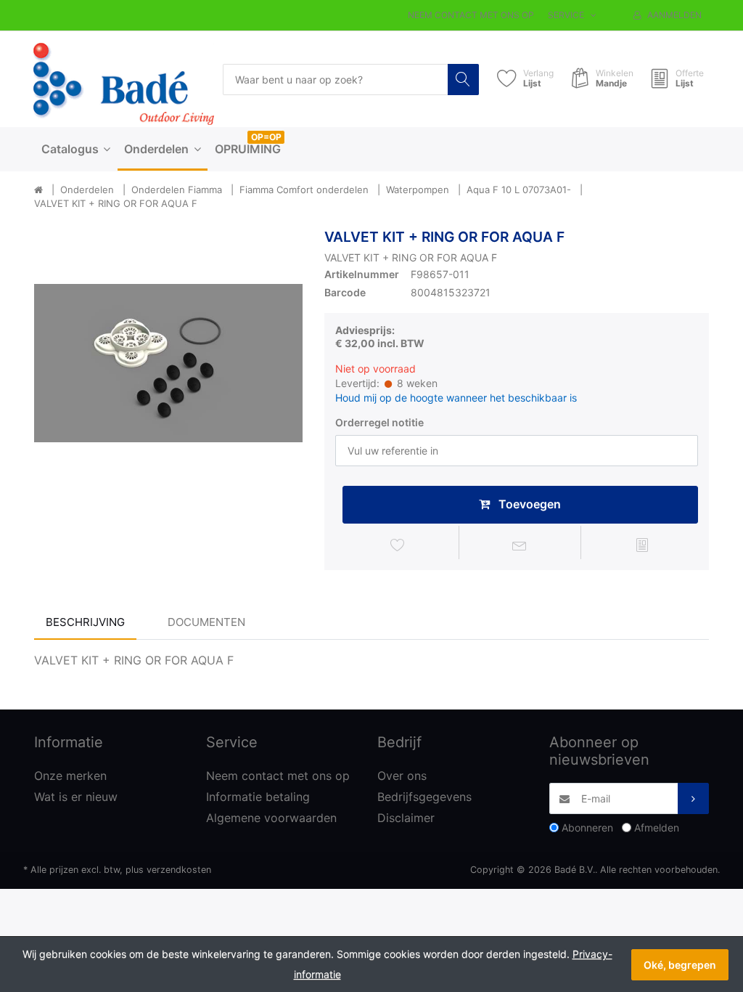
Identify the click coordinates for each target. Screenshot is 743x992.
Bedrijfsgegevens (424, 796)
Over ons (402, 775)
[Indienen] (693, 798)
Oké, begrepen (680, 965)
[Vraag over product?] (520, 544)
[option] (168, 363)
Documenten (206, 622)
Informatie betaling (258, 796)
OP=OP (266, 136)
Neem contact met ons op (471, 14)
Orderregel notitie (379, 422)
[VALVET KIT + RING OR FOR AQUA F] (168, 363)
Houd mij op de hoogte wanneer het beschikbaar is (456, 397)
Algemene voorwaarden (271, 817)
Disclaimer (406, 817)
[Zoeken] (463, 79)
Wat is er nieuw (76, 796)
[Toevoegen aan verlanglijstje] (397, 544)
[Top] (38, 190)
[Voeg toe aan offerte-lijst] (642, 544)
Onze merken (70, 775)
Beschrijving (85, 622)
